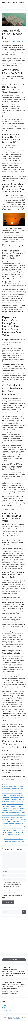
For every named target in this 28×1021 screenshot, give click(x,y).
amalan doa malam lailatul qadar (11, 791)
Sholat (4, 1008)
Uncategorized (6, 1010)
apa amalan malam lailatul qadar (15, 830)
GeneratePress (16, 1018)
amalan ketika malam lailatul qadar (12, 793)
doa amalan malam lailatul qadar (11, 834)
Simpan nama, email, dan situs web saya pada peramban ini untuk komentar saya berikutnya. (14, 884)
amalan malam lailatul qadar (10, 795)
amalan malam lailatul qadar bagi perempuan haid (13, 799)
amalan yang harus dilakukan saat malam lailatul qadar (13, 828)
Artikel (6, 784)
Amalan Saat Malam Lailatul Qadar (14, 841)
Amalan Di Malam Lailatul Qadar (13, 839)
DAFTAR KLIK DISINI (14, 959)
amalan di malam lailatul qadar (15, 788)
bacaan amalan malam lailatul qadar (12, 832)
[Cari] (24, 912)
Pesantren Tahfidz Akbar (13, 2)
